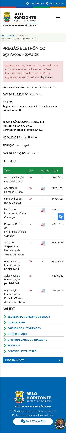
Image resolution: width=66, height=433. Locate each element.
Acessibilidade (37, 3)
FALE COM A (35, 421)
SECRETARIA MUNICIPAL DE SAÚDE (29, 316)
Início (4, 36)
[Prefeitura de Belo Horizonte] (19, 17)
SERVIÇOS (14, 345)
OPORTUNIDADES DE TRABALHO (27, 339)
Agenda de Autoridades (24, 328)
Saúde (12, 36)
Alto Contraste (56, 3)
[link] (33, 421)
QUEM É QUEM (16, 322)
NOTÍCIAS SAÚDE (18, 334)
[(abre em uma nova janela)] (30, 198)
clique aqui (46, 77)
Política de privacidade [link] (25, 415)
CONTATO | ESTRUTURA (22, 351)
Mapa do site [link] (46, 415)
